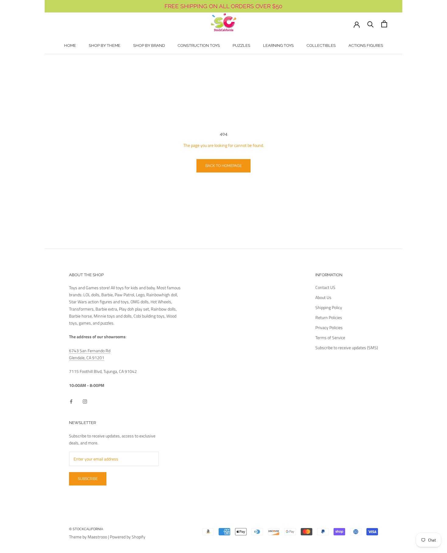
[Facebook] (71, 400)
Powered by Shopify (127, 537)
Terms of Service (330, 337)
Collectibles (321, 45)
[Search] (370, 24)
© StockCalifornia (86, 529)
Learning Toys (278, 45)
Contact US (325, 287)
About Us (323, 297)
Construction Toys (199, 45)
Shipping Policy (328, 307)
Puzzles (241, 45)
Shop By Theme (104, 45)
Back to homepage (223, 166)
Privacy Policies (329, 327)
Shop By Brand (149, 45)
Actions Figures (365, 45)
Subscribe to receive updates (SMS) (346, 347)
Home (70, 45)
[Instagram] (85, 400)
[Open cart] (384, 23)
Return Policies (328, 317)
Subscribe (88, 479)
